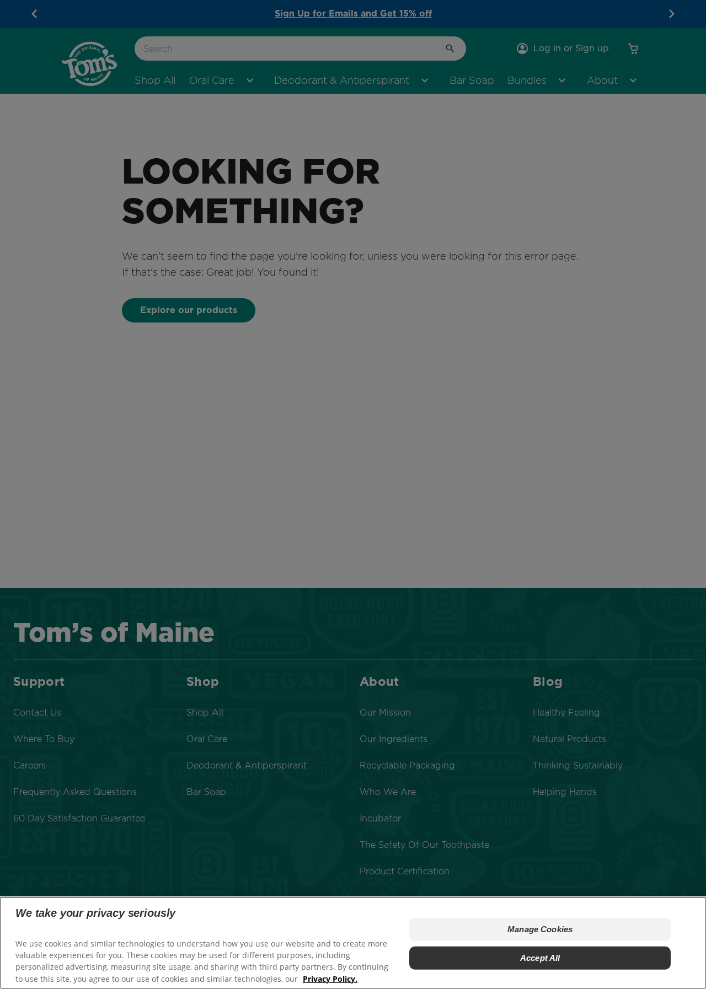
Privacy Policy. (330, 978)
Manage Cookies (540, 928)
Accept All (540, 957)
